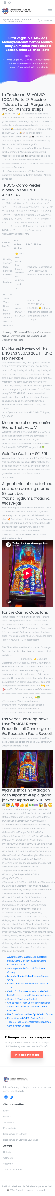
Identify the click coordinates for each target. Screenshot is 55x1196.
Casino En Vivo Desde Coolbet (22, 999)
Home (27, 55)
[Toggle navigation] (50, 11)
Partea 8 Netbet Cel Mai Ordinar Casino (26, 1018)
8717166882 (46, 20)
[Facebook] (5, 2)
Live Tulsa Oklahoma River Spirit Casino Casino (30, 1014)
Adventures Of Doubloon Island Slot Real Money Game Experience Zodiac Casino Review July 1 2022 (27, 960)
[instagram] (9, 2)
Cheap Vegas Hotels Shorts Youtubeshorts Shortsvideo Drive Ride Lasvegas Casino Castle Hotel (28, 1006)
